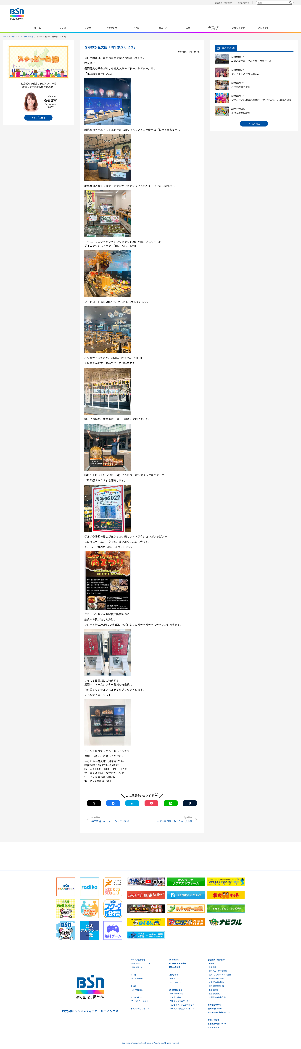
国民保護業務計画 (216, 986)
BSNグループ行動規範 (218, 971)
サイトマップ (213, 1027)
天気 (188, 27)
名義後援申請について (217, 1023)
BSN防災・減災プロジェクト (182, 1008)
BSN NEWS (174, 959)
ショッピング (238, 27)
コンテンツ (173, 974)
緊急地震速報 (174, 967)
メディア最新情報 (137, 959)
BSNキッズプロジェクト (180, 1001)
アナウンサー (112, 27)
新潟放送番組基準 (216, 982)
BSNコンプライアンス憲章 (220, 974)
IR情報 (211, 963)
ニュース (163, 27)
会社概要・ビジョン (223, 2)
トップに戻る (38, 117)
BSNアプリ (174, 978)
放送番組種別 (214, 993)
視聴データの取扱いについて (220, 1012)
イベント (138, 27)
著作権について (214, 1004)
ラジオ (87, 27)
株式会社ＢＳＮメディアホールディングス (90, 1011)
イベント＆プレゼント (139, 1008)
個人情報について (215, 1008)
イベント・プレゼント (140, 963)
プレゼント (263, 27)
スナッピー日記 (26, 36)
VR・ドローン (176, 982)
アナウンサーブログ (139, 1001)
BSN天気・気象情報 (177, 963)
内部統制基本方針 (216, 978)
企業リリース (137, 967)
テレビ (62, 27)
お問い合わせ (243, 2)
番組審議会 (213, 989)
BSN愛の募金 (175, 997)
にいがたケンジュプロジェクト (183, 1004)
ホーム (37, 27)
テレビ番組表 (137, 978)
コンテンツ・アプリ (213, 27)
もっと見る (254, 123)
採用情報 (212, 967)
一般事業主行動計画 (217, 997)
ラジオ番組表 (137, 989)
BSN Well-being (176, 993)
